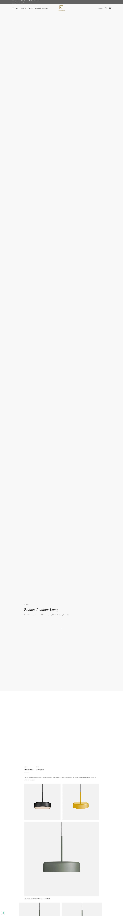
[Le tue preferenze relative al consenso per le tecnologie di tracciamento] (3, 913)
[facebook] (103, 2)
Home (17, 8)
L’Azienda (30, 8)
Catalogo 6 (37, 1)
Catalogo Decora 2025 (17, 1)
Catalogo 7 (21, 3)
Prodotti (23, 8)
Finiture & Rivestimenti (41, 8)
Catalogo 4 (15, 3)
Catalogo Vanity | (29, 1)
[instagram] (106, 2)
